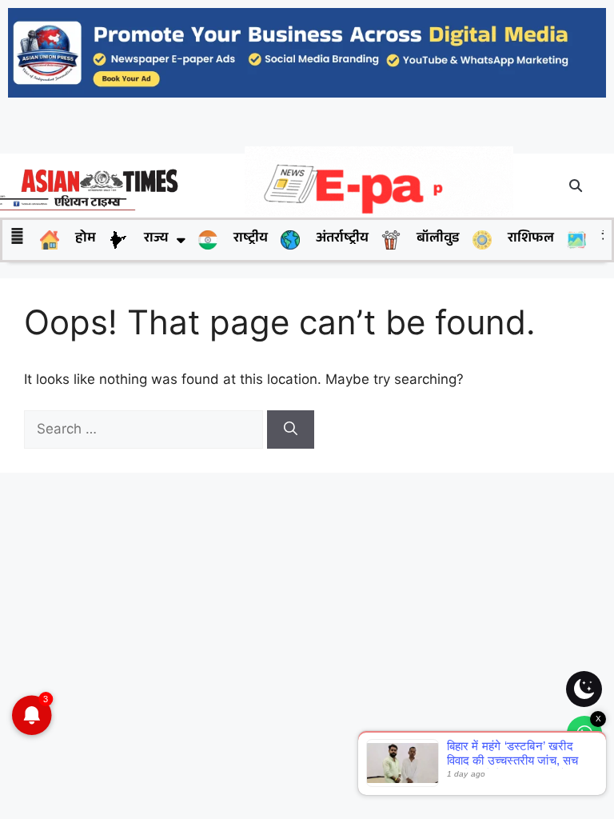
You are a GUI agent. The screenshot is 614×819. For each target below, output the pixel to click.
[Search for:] (145, 429)
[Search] (290, 429)
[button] (576, 186)
